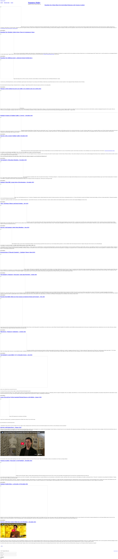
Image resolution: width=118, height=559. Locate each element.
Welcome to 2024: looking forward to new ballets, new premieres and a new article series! (20, 88)
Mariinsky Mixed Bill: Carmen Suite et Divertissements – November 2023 (17, 182)
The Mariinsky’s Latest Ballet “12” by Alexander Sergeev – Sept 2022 (16, 354)
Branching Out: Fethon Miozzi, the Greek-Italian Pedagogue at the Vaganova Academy (65, 5)
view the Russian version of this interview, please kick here (9, 28)
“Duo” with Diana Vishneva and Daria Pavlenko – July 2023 (14, 203)
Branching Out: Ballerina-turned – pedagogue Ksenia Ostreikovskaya (16, 57)
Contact (12, 2)
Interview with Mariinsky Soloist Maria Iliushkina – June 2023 (14, 227)
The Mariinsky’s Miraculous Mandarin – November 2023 (13, 160)
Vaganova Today (2, 0)
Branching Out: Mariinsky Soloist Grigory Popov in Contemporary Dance (17, 32)
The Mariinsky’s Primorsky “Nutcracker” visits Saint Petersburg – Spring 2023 (18, 274)
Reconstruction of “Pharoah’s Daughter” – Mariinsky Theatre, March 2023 (17, 252)
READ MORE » (2, 30)
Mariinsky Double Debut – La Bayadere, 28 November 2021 (14, 484)
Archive (1, 2)
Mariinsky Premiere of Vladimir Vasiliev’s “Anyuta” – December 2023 (16, 115)
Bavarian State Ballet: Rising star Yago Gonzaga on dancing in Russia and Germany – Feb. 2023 (22, 296)
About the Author (6, 2)
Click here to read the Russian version (48, 54)
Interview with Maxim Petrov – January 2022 (10, 427)
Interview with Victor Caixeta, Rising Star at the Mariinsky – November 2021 (18, 521)
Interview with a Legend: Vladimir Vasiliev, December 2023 (14, 135)
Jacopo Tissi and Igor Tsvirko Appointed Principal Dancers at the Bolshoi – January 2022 (21, 397)
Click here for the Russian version (109, 150)
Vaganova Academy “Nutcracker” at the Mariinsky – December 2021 (16, 460)
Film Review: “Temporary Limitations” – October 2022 (13, 331)
